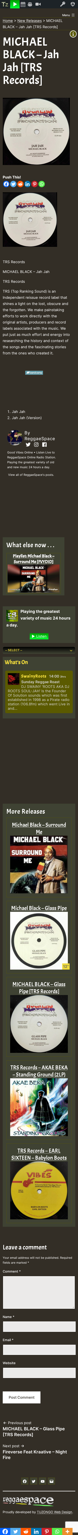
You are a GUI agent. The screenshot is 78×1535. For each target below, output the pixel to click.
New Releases (29, 21)
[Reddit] (20, 184)
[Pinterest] (34, 184)
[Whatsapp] (41, 184)
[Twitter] (13, 184)
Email (8, 1340)
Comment (12, 1271)
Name (8, 1317)
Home (8, 21)
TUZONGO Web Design (54, 1512)
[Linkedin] (27, 184)
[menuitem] (5, 4)
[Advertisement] (36, 508)
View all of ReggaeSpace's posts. (31, 475)
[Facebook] (6, 184)
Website (9, 1363)
